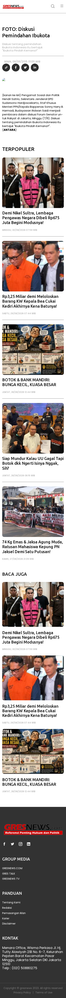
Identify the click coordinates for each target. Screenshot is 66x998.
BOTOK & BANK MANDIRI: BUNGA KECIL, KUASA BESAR (29, 382)
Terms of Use (43, 992)
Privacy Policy (22, 992)
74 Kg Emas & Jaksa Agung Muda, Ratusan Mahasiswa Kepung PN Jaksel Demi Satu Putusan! (32, 547)
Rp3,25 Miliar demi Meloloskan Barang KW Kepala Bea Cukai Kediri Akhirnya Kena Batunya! (30, 301)
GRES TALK (8, 873)
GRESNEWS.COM (12, 868)
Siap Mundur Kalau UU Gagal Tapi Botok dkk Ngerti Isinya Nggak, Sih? (33, 463)
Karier (5, 918)
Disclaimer (9, 923)
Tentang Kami (11, 902)
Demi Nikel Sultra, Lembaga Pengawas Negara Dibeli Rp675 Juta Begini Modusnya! (30, 218)
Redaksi (7, 907)
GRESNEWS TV (10, 878)
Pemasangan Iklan (14, 913)
